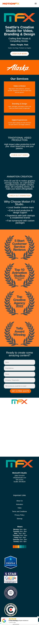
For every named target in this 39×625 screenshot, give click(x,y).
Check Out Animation (19, 196)
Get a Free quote (20, 391)
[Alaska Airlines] (18, 70)
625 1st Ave (19, 479)
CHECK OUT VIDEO (19, 155)
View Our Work (19, 54)
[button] (38, 617)
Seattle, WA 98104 (19, 481)
